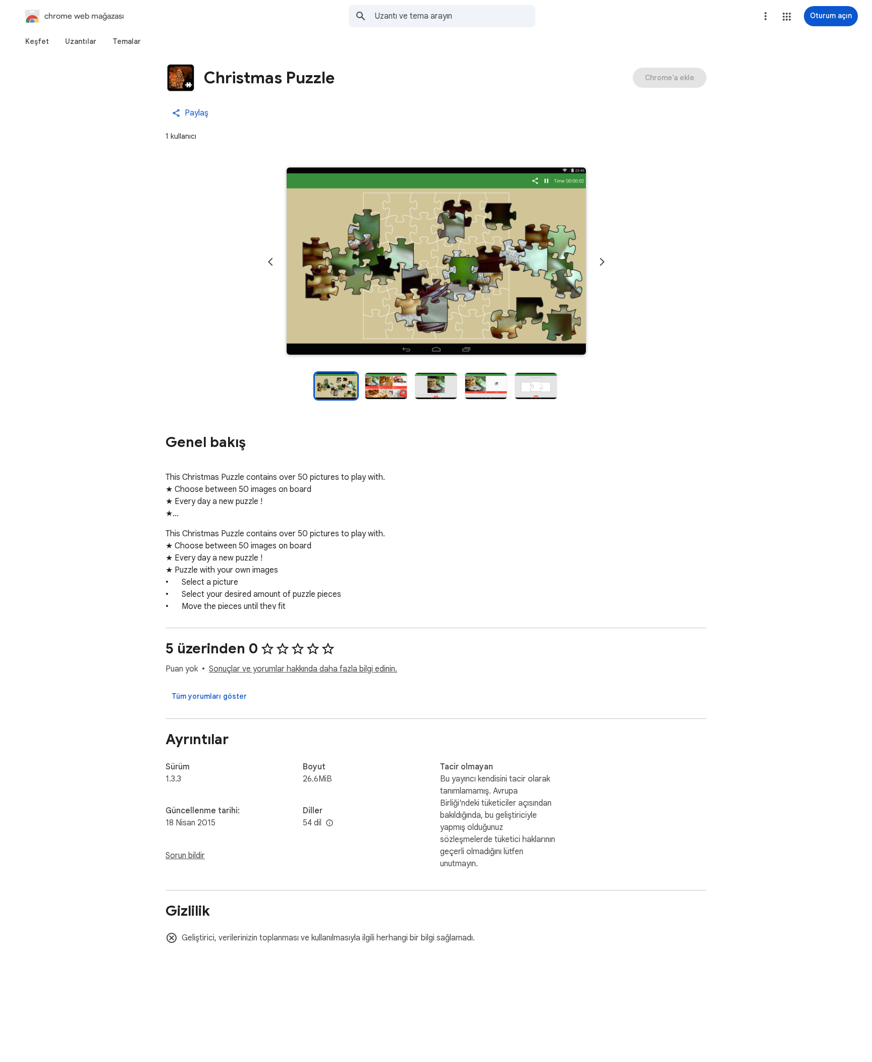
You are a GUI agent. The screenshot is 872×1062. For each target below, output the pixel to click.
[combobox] (455, 16)
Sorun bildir (185, 856)
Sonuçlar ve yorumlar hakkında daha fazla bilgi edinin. (303, 669)
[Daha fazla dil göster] (329, 823)
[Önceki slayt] (270, 262)
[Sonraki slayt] (602, 262)
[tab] (37, 41)
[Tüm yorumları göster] (209, 696)
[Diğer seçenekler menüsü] (765, 16)
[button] (787, 17)
